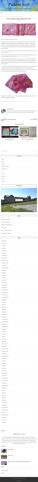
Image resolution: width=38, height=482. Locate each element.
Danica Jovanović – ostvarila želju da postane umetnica (19, 461)
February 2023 (5, 343)
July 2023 (4, 331)
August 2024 (4, 299)
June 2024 (4, 304)
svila (21, 101)
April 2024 (4, 309)
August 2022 (4, 358)
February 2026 (5, 255)
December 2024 (5, 289)
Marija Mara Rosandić (5, 222)
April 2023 (4, 339)
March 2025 (4, 282)
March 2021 (4, 400)
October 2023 (4, 324)
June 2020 (4, 422)
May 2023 (4, 336)
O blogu (2, 473)
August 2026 (4, 240)
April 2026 (4, 250)
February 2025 (5, 285)
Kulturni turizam (5, 166)
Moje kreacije (7, 16)
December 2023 (5, 319)
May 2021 (4, 395)
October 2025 (4, 265)
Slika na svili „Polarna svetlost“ (28, 139)
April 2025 (4, 280)
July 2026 (4, 243)
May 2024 (4, 307)
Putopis (3, 176)
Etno (3, 161)
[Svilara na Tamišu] (19, 200)
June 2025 (4, 275)
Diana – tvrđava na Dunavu (6, 230)
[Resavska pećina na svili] (10, 132)
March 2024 (4, 312)
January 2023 (4, 346)
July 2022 (4, 361)
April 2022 (4, 368)
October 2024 (4, 294)
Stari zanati (10, 455)
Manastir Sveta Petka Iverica (7, 224)
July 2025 (4, 272)
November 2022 (5, 351)
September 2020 (5, 414)
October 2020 (4, 412)
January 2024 (4, 316)
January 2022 (4, 375)
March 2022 (4, 370)
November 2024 (5, 292)
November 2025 (5, 263)
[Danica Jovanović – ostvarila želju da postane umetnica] (4, 463)
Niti (2, 171)
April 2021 (4, 397)
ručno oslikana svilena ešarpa (13, 101)
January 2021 (4, 405)
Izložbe (3, 164)
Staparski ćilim (11, 449)
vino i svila (25, 101)
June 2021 (4, 392)
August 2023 (4, 329)
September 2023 (5, 326)
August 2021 (4, 387)
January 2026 (4, 258)
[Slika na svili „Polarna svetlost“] (27, 132)
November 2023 (5, 321)
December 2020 (5, 407)
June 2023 (4, 334)
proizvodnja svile (4, 101)
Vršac (29, 101)
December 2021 (5, 378)
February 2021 (5, 402)
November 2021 (5, 380)
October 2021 (4, 383)
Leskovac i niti (4, 227)
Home (2, 16)
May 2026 (4, 248)
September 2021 (5, 385)
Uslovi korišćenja (4, 470)
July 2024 (4, 302)
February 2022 (5, 373)
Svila (3, 178)
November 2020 (5, 410)
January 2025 (4, 287)
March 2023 (4, 341)
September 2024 (5, 297)
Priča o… (3, 173)
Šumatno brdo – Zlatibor (6, 233)
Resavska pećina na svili (10, 139)
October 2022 (4, 353)
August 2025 (4, 270)
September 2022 (5, 356)
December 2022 (5, 348)
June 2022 (4, 363)
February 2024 (5, 314)
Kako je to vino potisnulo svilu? (23, 56)
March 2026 (4, 253)
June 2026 (4, 245)
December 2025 (5, 260)
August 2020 (4, 417)
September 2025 (5, 267)
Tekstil (3, 181)
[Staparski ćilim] (4, 451)
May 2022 (4, 365)
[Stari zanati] (4, 457)
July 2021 (4, 390)
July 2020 (4, 419)
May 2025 (4, 277)
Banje (3, 159)
